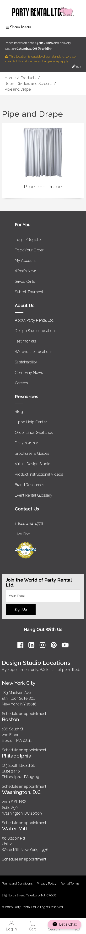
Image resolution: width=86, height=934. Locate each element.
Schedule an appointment (24, 713)
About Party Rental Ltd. (34, 320)
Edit (78, 66)
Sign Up (21, 609)
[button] (64, 924)
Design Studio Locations (36, 330)
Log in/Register (28, 239)
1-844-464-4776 (29, 523)
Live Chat (23, 534)
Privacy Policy (46, 883)
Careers (21, 383)
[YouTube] (65, 645)
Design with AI (27, 443)
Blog (19, 411)
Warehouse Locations (34, 351)
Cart (32, 929)
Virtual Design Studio (32, 464)
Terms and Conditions (17, 883)
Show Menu (20, 27)
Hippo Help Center (31, 422)
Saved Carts (25, 281)
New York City (18, 683)
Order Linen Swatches (34, 432)
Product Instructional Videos (39, 474)
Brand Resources (29, 485)
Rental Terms (70, 883)
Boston (10, 719)
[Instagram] (43, 645)
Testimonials (25, 341)
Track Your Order (29, 250)
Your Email (15, 592)
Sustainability (26, 362)
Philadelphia (16, 756)
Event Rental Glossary (33, 495)
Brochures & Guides (32, 453)
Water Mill (14, 828)
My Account (25, 260)
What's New (25, 271)
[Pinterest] (54, 645)
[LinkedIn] (31, 645)
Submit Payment (29, 292)
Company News (29, 372)
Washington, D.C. (22, 792)
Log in (11, 929)
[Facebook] (20, 645)
